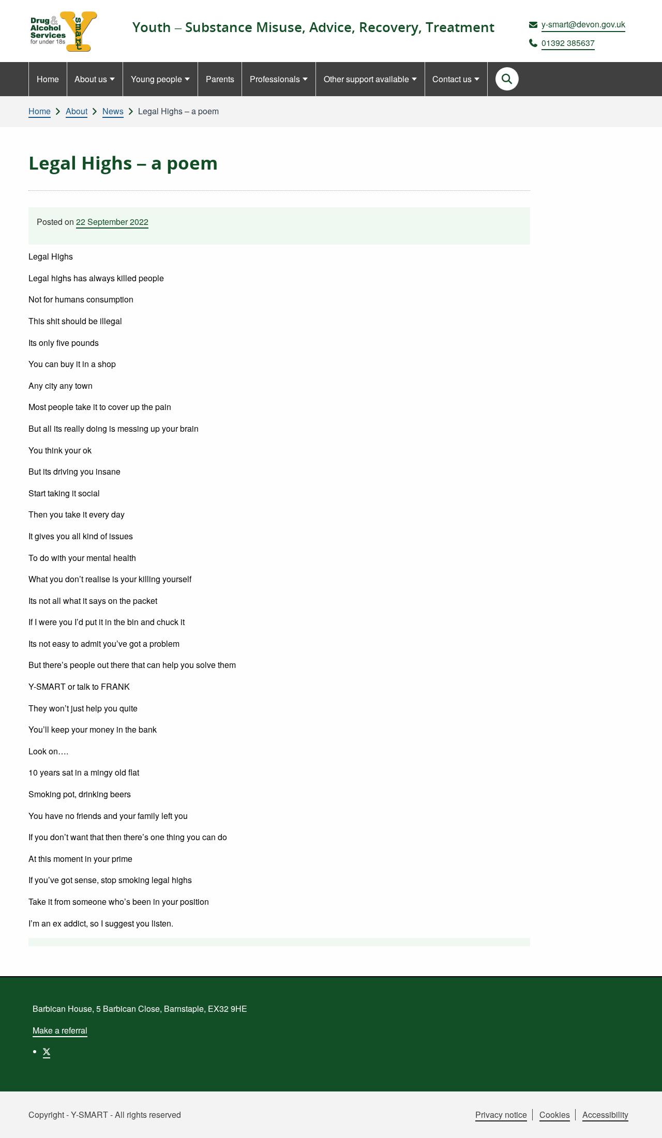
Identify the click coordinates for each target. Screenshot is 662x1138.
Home (48, 79)
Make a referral (60, 1030)
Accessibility (605, 1114)
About (76, 111)
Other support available (366, 79)
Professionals (275, 79)
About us (90, 79)
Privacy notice (501, 1114)
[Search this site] (507, 78)
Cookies (554, 1114)
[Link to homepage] (62, 31)
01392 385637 (568, 43)
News (113, 111)
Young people (156, 79)
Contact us (452, 79)
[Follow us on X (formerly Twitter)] (46, 1051)
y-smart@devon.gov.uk (583, 24)
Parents (220, 79)
